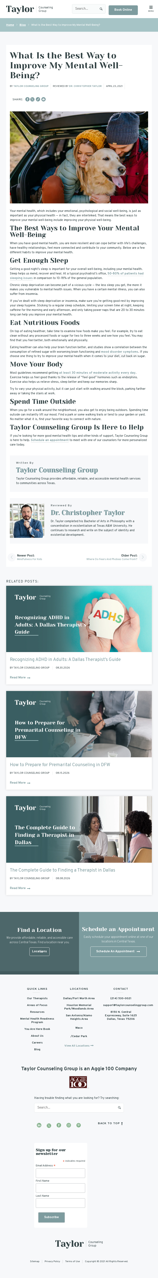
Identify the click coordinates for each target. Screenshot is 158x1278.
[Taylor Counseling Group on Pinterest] (79, 1126)
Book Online (123, 10)
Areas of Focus (37, 1005)
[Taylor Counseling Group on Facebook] (59, 1126)
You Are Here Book (37, 1029)
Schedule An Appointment (115, 952)
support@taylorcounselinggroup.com (121, 1005)
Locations (39, 952)
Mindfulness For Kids (29, 559)
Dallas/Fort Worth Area (79, 998)
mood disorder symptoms (119, 352)
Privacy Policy (52, 1261)
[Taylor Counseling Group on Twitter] (49, 1126)
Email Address (46, 1166)
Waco (78, 1028)
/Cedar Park (79, 1036)
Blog (23, 25)
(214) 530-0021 (120, 998)
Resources (37, 1012)
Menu (151, 11)
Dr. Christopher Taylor (85, 86)
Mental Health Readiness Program (37, 1020)
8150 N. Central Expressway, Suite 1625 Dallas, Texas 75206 (121, 1015)
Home (10, 25)
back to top (109, 1123)
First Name (42, 1181)
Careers (37, 1043)
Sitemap (35, 1261)
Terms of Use (72, 1261)
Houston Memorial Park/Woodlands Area (79, 1007)
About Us (37, 1036)
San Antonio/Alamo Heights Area (79, 1017)
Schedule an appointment (50, 440)
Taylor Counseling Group (31, 86)
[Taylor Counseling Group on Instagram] (69, 1126)
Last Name (42, 1196)
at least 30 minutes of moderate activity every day (97, 373)
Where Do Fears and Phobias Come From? (111, 559)
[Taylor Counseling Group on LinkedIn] (39, 1126)
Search (101, 9)
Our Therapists (37, 998)
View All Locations (76, 1046)
